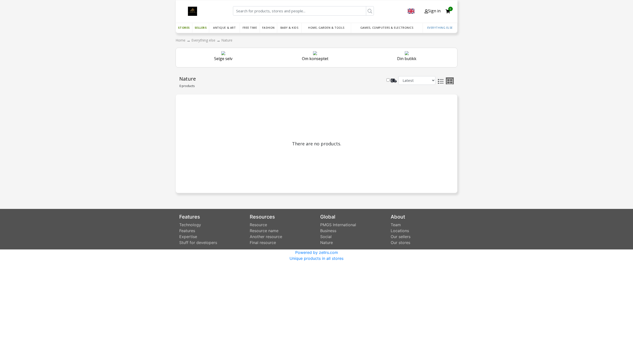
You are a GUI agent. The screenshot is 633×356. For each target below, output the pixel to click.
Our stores (400, 242)
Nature (226, 40)
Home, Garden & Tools (326, 27)
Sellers (201, 27)
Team (396, 224)
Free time (250, 27)
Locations (400, 230)
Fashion (268, 27)
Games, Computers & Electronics (386, 27)
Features (187, 230)
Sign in (434, 11)
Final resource (263, 242)
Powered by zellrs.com (316, 252)
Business (328, 230)
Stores (184, 27)
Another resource (266, 236)
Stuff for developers (198, 242)
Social (326, 236)
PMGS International (338, 224)
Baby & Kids (289, 27)
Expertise (188, 236)
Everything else (440, 27)
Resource (258, 224)
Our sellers (400, 236)
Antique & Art (224, 27)
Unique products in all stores (316, 258)
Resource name (264, 230)
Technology (190, 224)
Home (181, 40)
